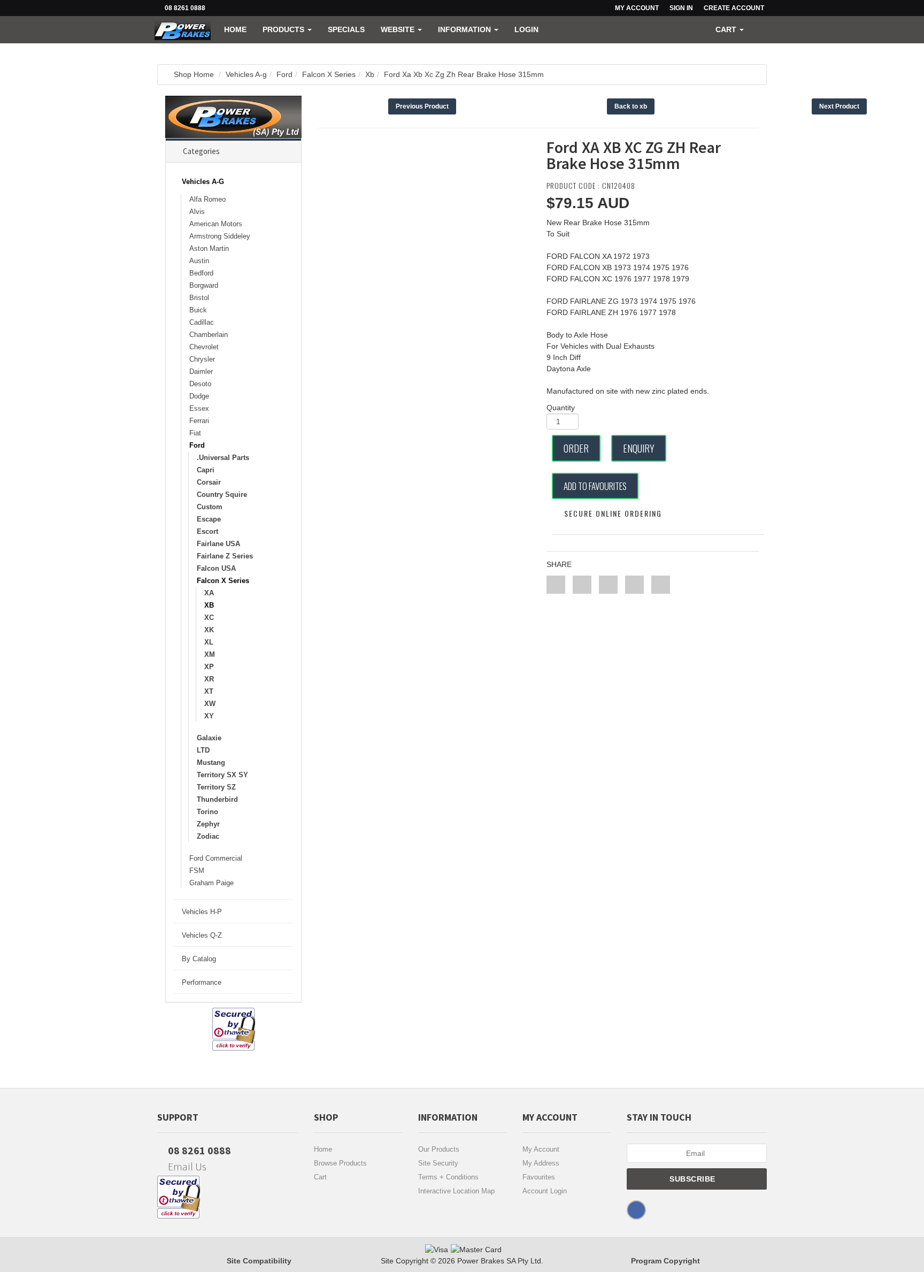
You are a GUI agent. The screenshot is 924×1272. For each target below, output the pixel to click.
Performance (201, 982)
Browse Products (340, 1163)
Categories (201, 151)
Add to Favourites (595, 486)
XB (209, 605)
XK (209, 630)
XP (209, 667)
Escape (209, 519)
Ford (284, 74)
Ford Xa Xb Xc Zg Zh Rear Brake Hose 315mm (464, 74)
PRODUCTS (284, 29)
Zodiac (208, 836)
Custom (209, 507)
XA (209, 593)
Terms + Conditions (448, 1177)
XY (209, 716)
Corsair (209, 482)
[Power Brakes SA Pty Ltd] (182, 29)
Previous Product (422, 106)
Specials (346, 29)
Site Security (438, 1163)
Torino (207, 812)
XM (209, 654)
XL (208, 642)
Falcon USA (216, 568)
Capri (205, 470)
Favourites (538, 1177)
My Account (540, 1149)
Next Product (839, 106)
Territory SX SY (222, 775)
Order (576, 448)
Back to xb (630, 106)
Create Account (734, 8)
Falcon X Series (329, 74)
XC (209, 618)
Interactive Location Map (456, 1191)
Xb (369, 74)
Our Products (438, 1149)
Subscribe (693, 1179)
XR (209, 679)
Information (465, 29)
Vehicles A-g (246, 74)
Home (235, 29)
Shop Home (194, 74)
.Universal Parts (223, 458)
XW (209, 704)
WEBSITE (399, 29)
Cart (320, 1177)
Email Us (186, 1166)
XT (208, 691)
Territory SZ (216, 787)
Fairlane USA (218, 544)
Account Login (544, 1191)
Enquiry (638, 448)
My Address (540, 1163)
